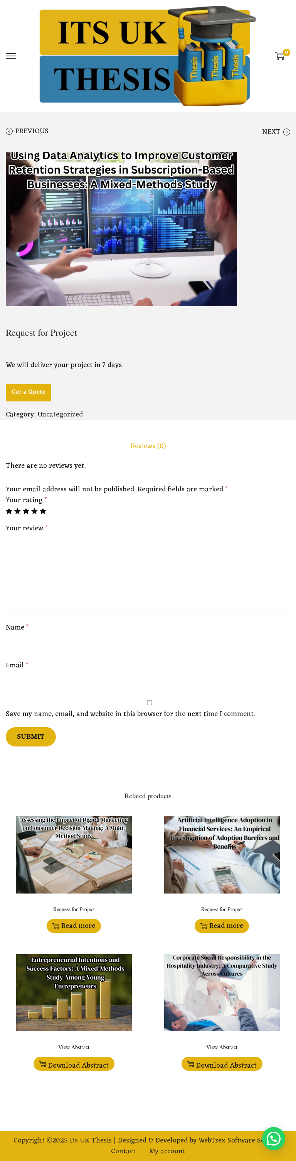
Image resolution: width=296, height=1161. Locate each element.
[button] (273, 1138)
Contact (123, 1151)
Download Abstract (78, 1065)
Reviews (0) (148, 446)
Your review (27, 528)
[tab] (148, 446)
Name (17, 627)
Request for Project (74, 909)
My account (167, 1151)
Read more (78, 926)
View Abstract (73, 1047)
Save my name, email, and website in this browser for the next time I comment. (130, 714)
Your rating (26, 500)
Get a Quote (28, 392)
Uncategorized (60, 414)
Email (17, 665)
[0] (279, 56)
